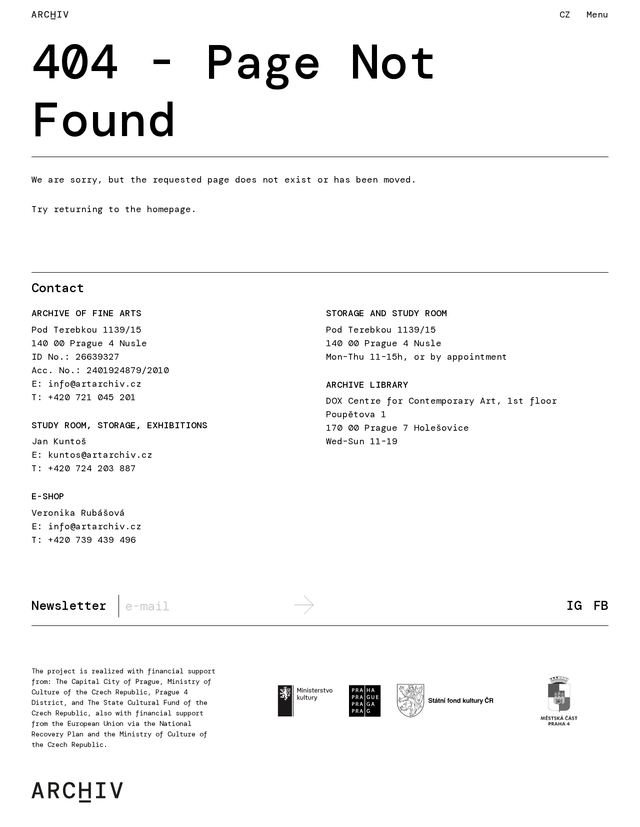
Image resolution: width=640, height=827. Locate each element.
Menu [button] (597, 15)
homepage (169, 209)
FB (601, 606)
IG (574, 606)
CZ (565, 14)
